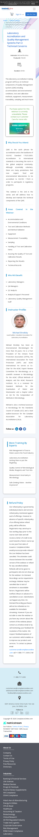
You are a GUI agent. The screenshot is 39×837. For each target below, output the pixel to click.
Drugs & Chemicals (11, 787)
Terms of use (17, 726)
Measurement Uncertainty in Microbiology (20, 476)
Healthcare (7, 809)
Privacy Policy (8, 761)
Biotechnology (9, 814)
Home (5, 20)
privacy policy (12, 4)
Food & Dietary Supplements (14, 790)
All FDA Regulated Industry (14, 820)
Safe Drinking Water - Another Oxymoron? (20, 483)
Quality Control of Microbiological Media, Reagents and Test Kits (21, 469)
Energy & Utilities (10, 803)
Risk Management (10, 828)
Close (33, 4)
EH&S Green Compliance (13, 831)
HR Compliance (9, 792)
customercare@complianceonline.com (19, 688)
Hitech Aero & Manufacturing (15, 800)
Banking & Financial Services (14, 779)
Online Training (14, 20)
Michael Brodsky (23, 55)
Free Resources (9, 764)
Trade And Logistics (11, 823)
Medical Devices (9, 784)
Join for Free (31, 14)
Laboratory (7, 834)
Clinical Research (10, 817)
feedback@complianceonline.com (19, 693)
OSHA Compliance (10, 795)
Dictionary (7, 767)
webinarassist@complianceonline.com (19, 691)
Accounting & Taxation (12, 811)
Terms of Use (8, 758)
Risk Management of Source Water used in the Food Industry (21, 451)
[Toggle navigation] (34, 9)
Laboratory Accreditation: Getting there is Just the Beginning (18, 460)
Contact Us (7, 755)
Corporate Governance (12, 825)
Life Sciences (8, 781)
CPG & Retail (8, 806)
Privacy (26, 726)
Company (7, 753)
